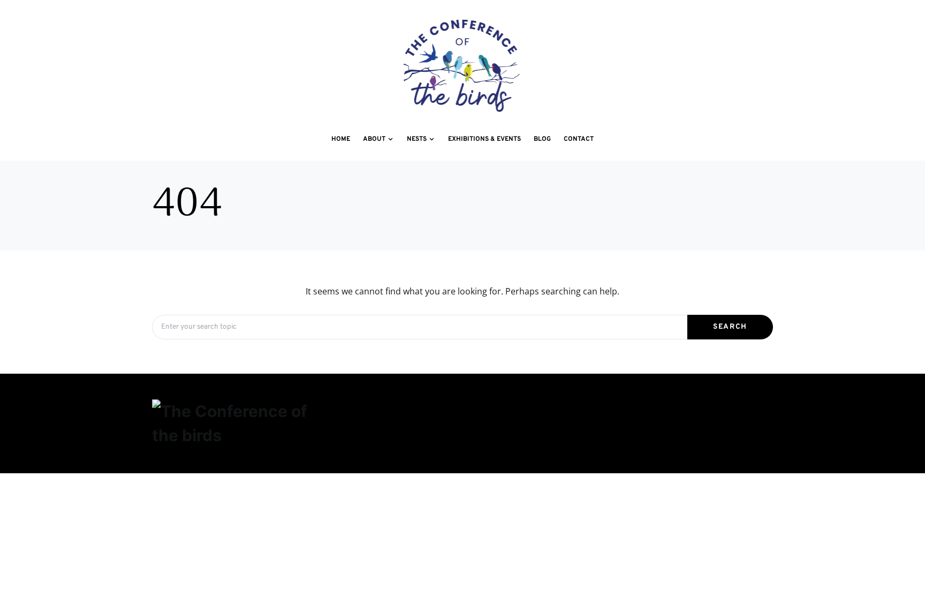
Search (730, 326)
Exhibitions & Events (706, 407)
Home (342, 407)
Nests (567, 407)
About (456, 407)
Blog (341, 433)
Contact (460, 433)
